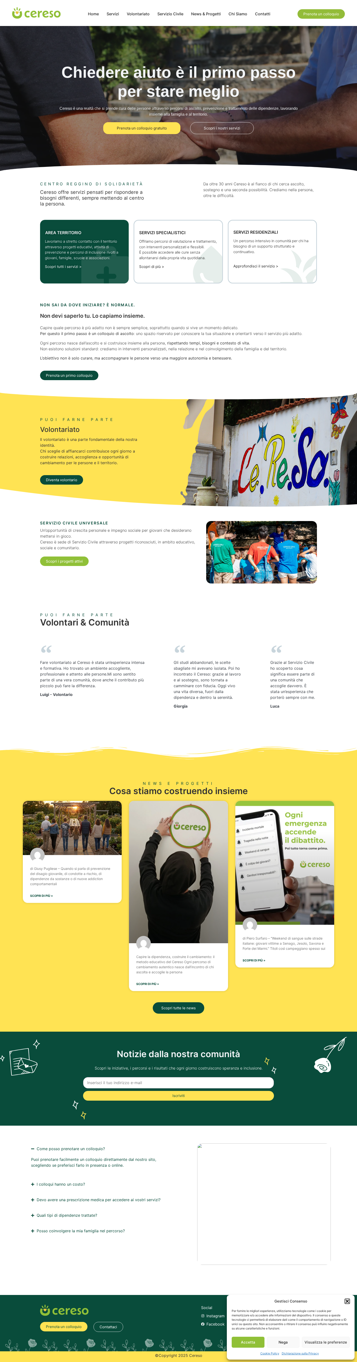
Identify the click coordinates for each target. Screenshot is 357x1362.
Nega (283, 1342)
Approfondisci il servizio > (255, 266)
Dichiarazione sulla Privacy (300, 1353)
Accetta (248, 1342)
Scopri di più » (41, 896)
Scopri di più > (151, 266)
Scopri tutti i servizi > (63, 266)
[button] (347, 1301)
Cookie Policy (269, 1353)
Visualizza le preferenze (326, 1342)
